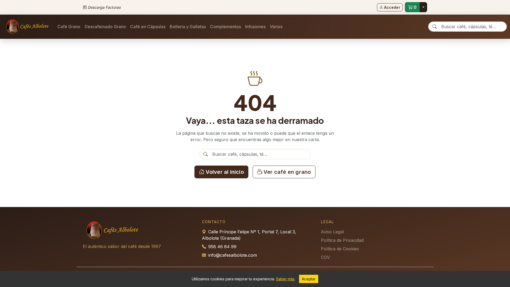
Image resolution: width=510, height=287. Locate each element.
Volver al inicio (225, 172)
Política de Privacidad (342, 240)
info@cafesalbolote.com (232, 255)
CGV (325, 257)
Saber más (285, 279)
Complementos (225, 26)
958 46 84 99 (222, 246)
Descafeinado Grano (105, 26)
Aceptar (309, 279)
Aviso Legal (332, 231)
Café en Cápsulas (147, 26)
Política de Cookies (340, 248)
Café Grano (68, 26)
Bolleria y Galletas (188, 26)
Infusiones (255, 26)
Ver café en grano (287, 172)
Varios (276, 26)
